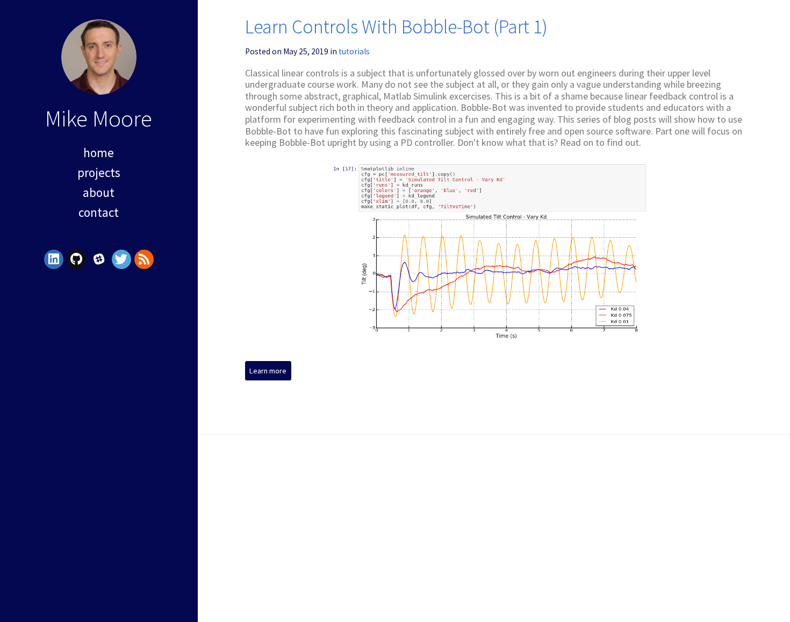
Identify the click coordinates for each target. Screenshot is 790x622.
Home (98, 152)
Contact (98, 212)
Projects (98, 172)
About (98, 192)
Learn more (267, 371)
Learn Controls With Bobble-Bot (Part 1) (396, 27)
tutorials (354, 51)
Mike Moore (98, 118)
